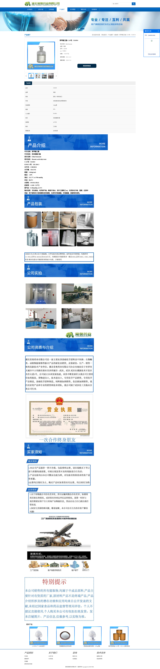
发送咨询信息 (87, 66)
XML (92, 667)
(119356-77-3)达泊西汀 (38, 646)
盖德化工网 (99, 656)
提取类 (116, 35)
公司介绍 (40, 9)
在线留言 (94, 9)
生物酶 (26, 661)
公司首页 (29, 9)
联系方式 (83, 9)
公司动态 (51, 9)
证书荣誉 (72, 9)
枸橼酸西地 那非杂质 (65, 646)
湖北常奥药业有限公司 (70, 667)
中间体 (26, 656)
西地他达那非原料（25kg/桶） (92, 646)
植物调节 (26, 658)
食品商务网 (99, 658)
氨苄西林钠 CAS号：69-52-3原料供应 (119, 646)
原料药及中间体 (28, 664)
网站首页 (104, 35)
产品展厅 (62, 9)
